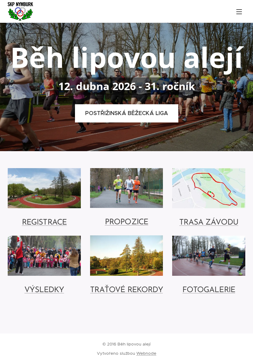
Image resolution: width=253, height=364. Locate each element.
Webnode (146, 353)
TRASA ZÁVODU (208, 222)
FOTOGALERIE (208, 290)
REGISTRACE (44, 222)
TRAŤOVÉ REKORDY (126, 290)
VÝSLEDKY (44, 290)
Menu (239, 11)
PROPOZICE (126, 222)
